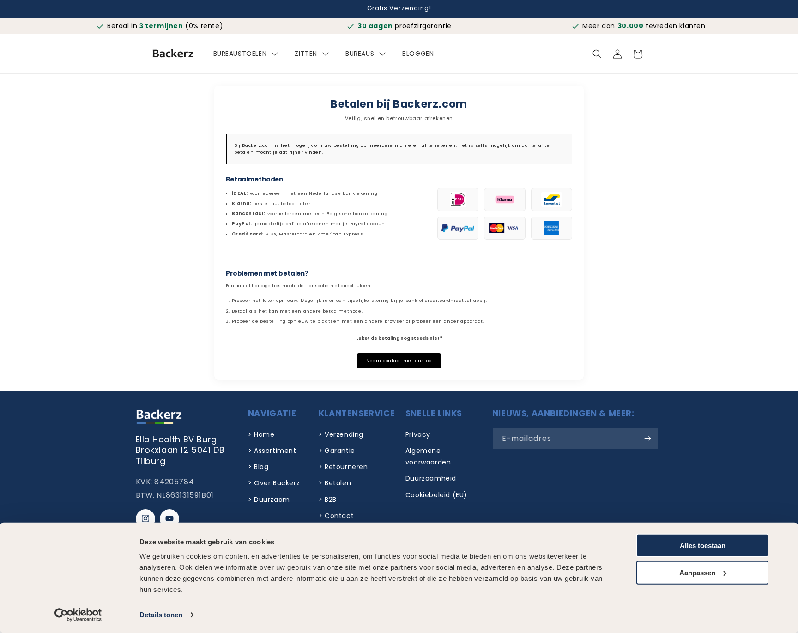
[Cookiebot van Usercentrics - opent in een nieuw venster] (78, 615)
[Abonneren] (648, 438)
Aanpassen (697, 572)
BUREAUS (359, 53)
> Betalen (335, 483)
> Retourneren (343, 466)
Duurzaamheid (430, 478)
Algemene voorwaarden (428, 456)
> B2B (328, 499)
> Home (261, 434)
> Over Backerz (274, 483)
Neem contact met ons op (399, 360)
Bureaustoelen (240, 53)
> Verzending (341, 434)
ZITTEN (306, 53)
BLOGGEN (418, 53)
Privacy (417, 434)
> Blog (258, 466)
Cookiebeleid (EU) (436, 494)
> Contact (336, 515)
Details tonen (160, 615)
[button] (597, 54)
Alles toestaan (702, 545)
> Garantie (337, 450)
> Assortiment (272, 450)
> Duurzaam (269, 499)
